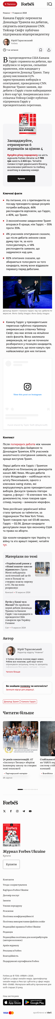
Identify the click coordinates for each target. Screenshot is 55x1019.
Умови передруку (12, 906)
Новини (6, 13)
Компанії (9, 592)
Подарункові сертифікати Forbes (21, 961)
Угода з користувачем (15, 885)
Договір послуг (11, 895)
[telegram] (24, 811)
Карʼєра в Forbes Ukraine (15, 890)
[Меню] (49, 4)
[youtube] (30, 811)
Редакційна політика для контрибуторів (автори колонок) (25, 938)
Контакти (8, 879)
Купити (21, 178)
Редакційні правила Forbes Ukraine (22, 927)
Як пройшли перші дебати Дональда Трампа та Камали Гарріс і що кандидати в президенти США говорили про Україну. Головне (19, 612)
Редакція (8, 932)
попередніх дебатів (23, 444)
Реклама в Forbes (12, 950)
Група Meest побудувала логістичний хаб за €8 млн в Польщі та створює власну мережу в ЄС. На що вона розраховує (19, 575)
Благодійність (10, 956)
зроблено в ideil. (42, 1013)
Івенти (7, 900)
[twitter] (4, 811)
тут (4, 544)
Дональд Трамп (11, 701)
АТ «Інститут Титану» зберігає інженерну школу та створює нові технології (20, 764)
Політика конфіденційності (18, 916)
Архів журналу (11, 945)
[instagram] (17, 811)
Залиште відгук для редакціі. (20, 689)
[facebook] (11, 811)
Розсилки (8, 911)
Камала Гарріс (28, 701)
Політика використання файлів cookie (24, 921)
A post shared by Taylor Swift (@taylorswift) (27, 425)
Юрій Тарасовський (22, 40)
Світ (7, 628)
